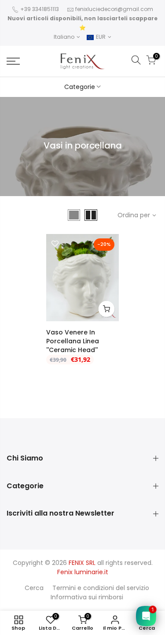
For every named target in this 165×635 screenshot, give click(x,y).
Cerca (34, 587)
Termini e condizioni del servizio (100, 587)
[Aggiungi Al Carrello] (106, 309)
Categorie (79, 86)
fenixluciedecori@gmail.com (114, 9)
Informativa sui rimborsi (87, 597)
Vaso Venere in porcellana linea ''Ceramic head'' (72, 341)
